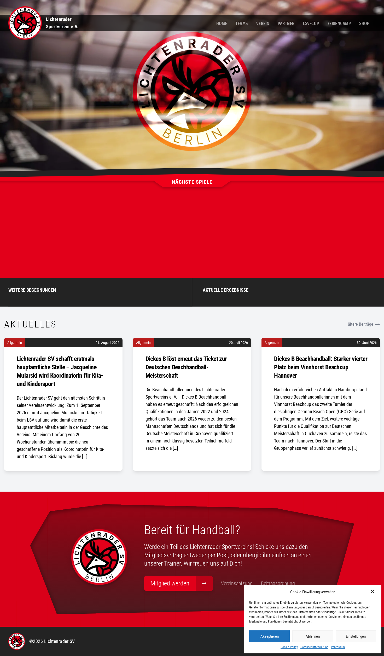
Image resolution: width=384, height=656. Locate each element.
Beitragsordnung (278, 583)
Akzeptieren (269, 636)
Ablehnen (313, 636)
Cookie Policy (289, 647)
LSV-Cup (311, 23)
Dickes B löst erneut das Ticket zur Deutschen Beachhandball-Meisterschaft (186, 367)
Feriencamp (339, 23)
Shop (364, 23)
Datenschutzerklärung (314, 647)
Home (221, 23)
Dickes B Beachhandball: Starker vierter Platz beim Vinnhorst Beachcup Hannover (320, 367)
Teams (241, 23)
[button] (373, 592)
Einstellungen (356, 636)
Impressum (338, 647)
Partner (286, 23)
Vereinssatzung (237, 583)
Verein (263, 23)
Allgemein (14, 343)
